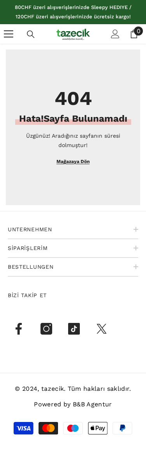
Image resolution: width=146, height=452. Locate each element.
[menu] (8, 34)
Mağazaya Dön (73, 161)
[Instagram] (46, 329)
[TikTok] (74, 329)
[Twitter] (102, 329)
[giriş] (115, 34)
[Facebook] (19, 329)
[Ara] (30, 34)
